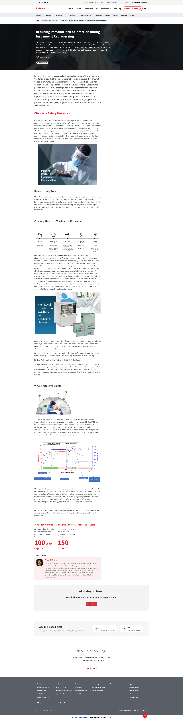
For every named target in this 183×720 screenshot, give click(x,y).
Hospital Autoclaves (43, 687)
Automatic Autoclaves (98, 687)
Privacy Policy (135, 710)
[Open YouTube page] (47, 710)
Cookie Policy (143, 710)
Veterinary (72, 15)
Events (91, 2)
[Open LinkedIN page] (44, 710)
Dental (79, 9)
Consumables (106, 9)
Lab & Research (78, 687)
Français (107, 15)
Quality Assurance (134, 687)
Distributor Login (133, 691)
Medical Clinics (41, 691)
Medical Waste (41, 694)
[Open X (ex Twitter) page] (40, 710)
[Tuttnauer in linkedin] (42, 2)
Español (99, 15)
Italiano (115, 15)
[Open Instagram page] (51, 710)
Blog (86, 2)
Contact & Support (131, 9)
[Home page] (38, 20)
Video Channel (99, 2)
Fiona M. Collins (51, 560)
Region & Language (140, 2)
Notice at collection (79, 717)
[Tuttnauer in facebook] (40, 2)
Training (131, 694)
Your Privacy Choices (98, 717)
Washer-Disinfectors (43, 697)
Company (117, 9)
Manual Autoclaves (97, 691)
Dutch (132, 15)
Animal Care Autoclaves (80, 691)
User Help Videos (133, 697)
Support (131, 684)
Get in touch (91, 668)
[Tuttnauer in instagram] (37, 2)
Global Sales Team (62, 703)
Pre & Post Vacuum (61, 687)
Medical (70, 9)
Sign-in (126, 2)
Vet (97, 9)
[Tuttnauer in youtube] (48, 2)
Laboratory (88, 9)
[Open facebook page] (37, 710)
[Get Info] (145, 715)
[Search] (145, 9)
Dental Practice (43, 62)
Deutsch (124, 15)
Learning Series (86, 15)
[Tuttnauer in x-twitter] (45, 2)
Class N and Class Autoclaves (64, 691)
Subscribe (91, 604)
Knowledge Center (112, 2)
